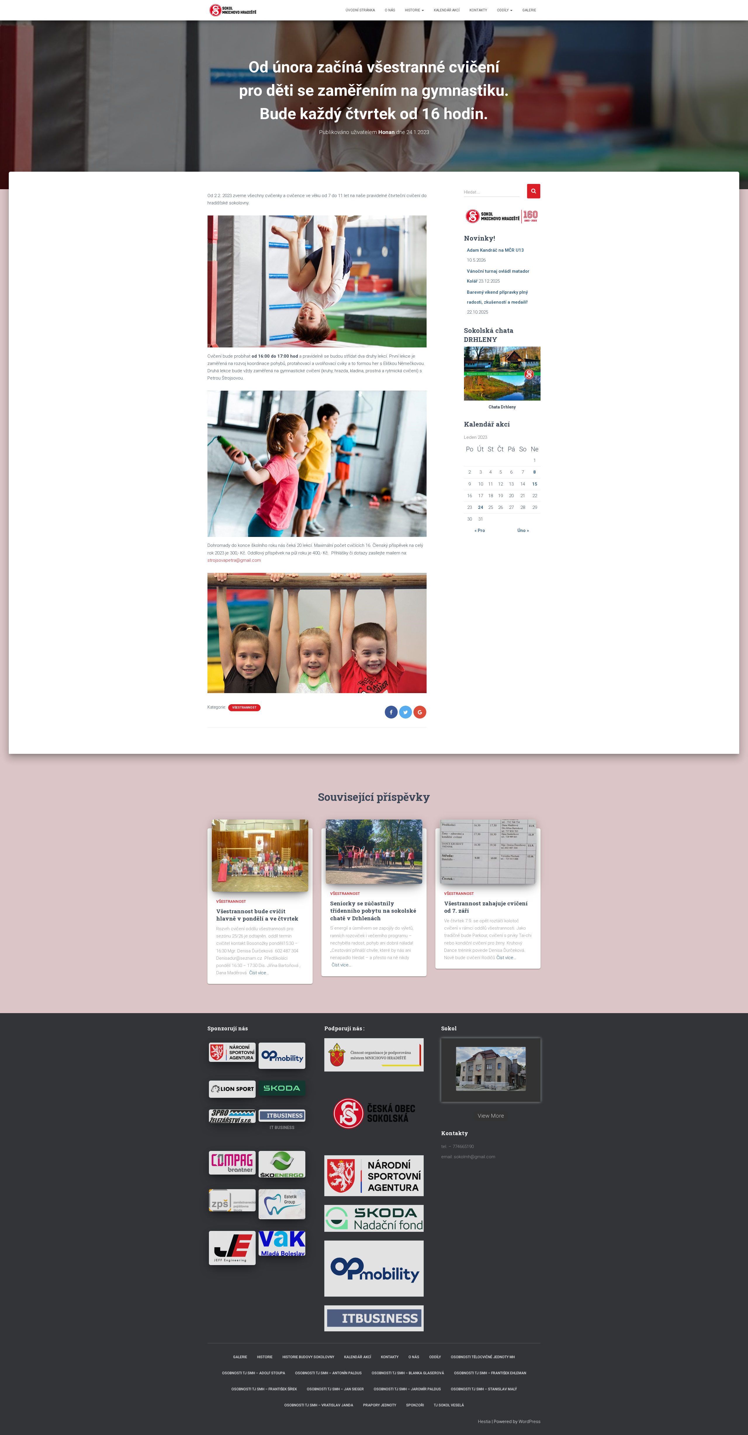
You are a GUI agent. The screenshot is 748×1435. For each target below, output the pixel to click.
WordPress (530, 1421)
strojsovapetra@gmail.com (234, 560)
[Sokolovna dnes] (491, 1069)
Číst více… (259, 972)
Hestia (484, 1421)
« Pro (480, 530)
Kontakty (478, 10)
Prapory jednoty (379, 1405)
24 (480, 507)
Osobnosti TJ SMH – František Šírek (264, 1389)
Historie (413, 10)
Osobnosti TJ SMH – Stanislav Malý (484, 1389)
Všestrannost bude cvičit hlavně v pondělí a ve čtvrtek (257, 914)
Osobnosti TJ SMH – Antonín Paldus (328, 1373)
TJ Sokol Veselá (449, 1405)
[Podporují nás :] (374, 1054)
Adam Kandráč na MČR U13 (495, 250)
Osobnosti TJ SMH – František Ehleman (490, 1373)
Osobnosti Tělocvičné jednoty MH (483, 1357)
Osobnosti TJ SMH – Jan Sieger (335, 1389)
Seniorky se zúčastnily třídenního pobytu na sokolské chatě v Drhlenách (373, 911)
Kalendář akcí (447, 10)
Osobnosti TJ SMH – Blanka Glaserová (408, 1373)
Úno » (523, 530)
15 (534, 484)
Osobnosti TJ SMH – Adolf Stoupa (253, 1373)
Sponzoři (415, 1405)
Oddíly (503, 10)
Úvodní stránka (360, 10)
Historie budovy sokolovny (308, 1357)
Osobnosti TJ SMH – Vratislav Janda (318, 1405)
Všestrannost (244, 707)
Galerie (529, 10)
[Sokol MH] (232, 10)
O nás (390, 10)
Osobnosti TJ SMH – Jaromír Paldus (407, 1389)
